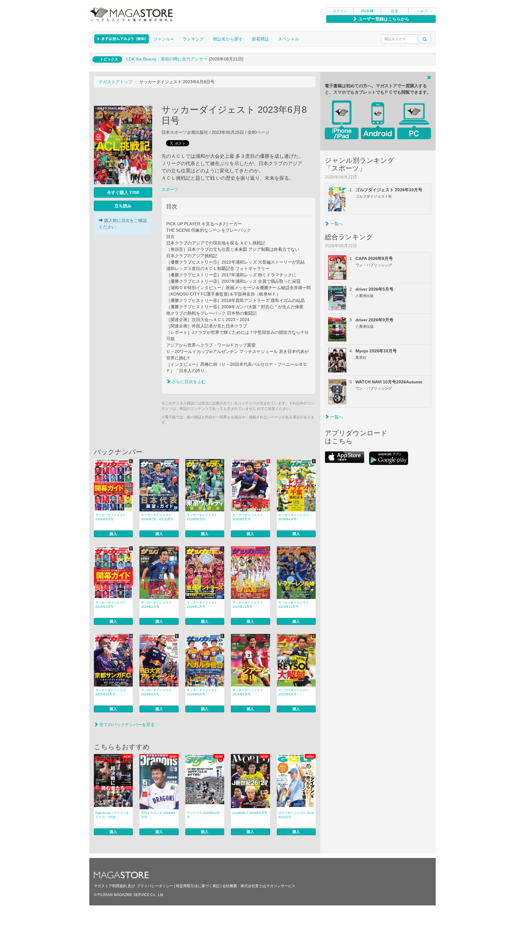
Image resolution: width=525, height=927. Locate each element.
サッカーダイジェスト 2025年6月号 (293, 692)
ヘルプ (422, 11)
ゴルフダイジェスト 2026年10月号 (296, 815)
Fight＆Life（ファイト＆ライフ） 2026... (112, 815)
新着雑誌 (260, 38)
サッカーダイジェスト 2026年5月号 (247, 517)
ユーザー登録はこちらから (383, 18)
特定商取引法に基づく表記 (198, 886)
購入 (113, 534)
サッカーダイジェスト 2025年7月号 (247, 692)
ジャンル (161, 38)
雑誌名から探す (228, 38)
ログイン (340, 11)
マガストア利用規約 (110, 886)
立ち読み (123, 205)
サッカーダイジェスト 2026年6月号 (202, 517)
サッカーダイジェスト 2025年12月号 (247, 604)
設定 (394, 11)
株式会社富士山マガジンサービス (268, 886)
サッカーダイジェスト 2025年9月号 (156, 692)
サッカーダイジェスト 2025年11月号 (293, 604)
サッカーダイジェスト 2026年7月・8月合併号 (157, 517)
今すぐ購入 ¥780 (123, 192)
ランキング (193, 38)
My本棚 (367, 11)
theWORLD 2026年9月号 (249, 813)
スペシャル (288, 38)
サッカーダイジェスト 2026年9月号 (110, 517)
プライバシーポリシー (155, 886)
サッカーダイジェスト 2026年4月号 (293, 517)
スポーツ (169, 189)
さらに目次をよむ (188, 381)
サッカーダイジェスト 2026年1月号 (202, 604)
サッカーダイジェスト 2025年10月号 (110, 692)
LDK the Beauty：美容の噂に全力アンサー (167, 59)
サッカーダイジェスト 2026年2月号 (156, 604)
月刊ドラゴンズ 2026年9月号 (158, 815)
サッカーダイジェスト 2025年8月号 (202, 692)
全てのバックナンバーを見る (126, 724)
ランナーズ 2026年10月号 (203, 815)
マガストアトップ (115, 81)
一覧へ (336, 223)
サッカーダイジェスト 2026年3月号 (110, 604)
